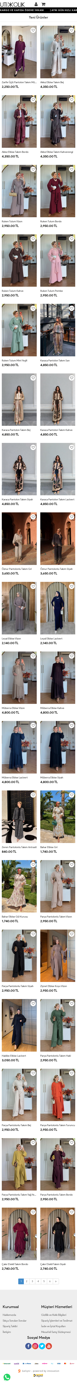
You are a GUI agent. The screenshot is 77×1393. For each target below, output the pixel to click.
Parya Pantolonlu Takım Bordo (56, 1194)
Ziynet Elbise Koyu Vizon (53, 986)
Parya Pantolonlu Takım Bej (16, 1125)
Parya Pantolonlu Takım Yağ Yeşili (19, 1194)
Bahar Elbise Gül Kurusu (15, 916)
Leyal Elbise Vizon (11, 638)
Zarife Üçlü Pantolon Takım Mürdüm (19, 82)
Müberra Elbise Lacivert (15, 777)
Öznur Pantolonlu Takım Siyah (56, 569)
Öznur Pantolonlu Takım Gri (17, 569)
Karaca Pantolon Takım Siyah (17, 499)
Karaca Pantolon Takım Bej (16, 430)
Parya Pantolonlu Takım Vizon (56, 916)
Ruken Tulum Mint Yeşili (14, 360)
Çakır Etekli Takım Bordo (15, 1264)
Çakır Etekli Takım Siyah (53, 1264)
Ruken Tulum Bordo (51, 221)
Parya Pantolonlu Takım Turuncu (57, 1125)
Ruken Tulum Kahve (12, 290)
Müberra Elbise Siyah (51, 777)
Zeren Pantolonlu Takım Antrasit (19, 847)
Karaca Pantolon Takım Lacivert (57, 499)
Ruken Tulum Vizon (12, 221)
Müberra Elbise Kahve (52, 708)
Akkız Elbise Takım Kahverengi (56, 152)
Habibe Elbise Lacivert (14, 1055)
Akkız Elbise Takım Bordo (15, 152)
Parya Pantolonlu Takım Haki (55, 1055)
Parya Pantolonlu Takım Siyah (17, 986)
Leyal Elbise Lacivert (51, 638)
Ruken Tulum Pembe (51, 290)
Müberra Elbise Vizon (13, 708)
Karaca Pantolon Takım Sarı (55, 360)
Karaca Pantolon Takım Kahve (56, 430)
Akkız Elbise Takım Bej (52, 82)
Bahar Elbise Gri (48, 847)
